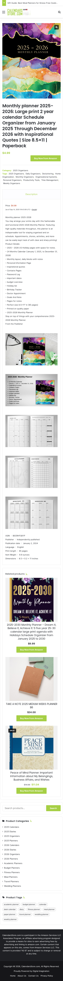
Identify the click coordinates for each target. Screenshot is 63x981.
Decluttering (47, 173)
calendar (42, 904)
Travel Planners (11, 881)
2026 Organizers (12, 854)
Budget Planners (12, 868)
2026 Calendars (11, 845)
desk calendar (10, 909)
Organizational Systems (46, 177)
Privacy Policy (47, 976)
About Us (22, 976)
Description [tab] (31, 194)
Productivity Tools (31, 180)
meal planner (49, 909)
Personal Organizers (12, 180)
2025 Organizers (20, 170)
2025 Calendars (11, 827)
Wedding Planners (12, 886)
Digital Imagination (41, 971)
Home (13, 976)
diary (22, 909)
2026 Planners (11, 859)
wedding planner (41, 914)
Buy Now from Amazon (45, 158)
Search (53, 808)
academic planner (11, 904)
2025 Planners (11, 840)
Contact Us (33, 976)
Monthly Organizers (25, 177)
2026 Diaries (10, 850)
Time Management (49, 180)
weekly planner (10, 919)
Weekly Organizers (11, 183)
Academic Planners (13, 863)
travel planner (25, 914)
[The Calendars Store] (19, 12)
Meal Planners (10, 877)
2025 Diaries (10, 831)
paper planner (9, 914)
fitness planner (34, 909)
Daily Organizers (33, 173)
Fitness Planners (12, 872)
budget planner (29, 904)
